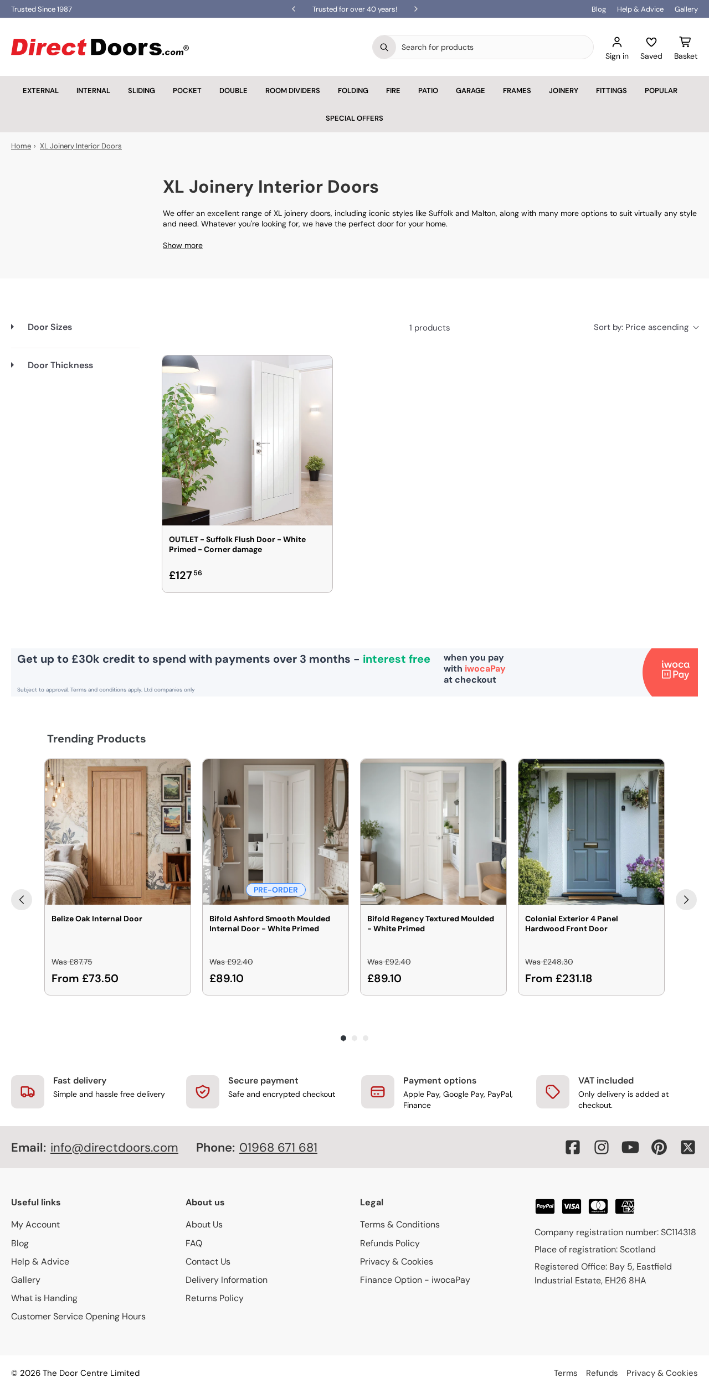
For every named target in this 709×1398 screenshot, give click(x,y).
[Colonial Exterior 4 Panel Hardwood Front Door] (591, 832)
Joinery (563, 90)
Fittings (611, 90)
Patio (428, 90)
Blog (599, 9)
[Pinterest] (659, 1147)
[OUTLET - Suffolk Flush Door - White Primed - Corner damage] (247, 440)
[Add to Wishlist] (317, 371)
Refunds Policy (390, 1243)
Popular (661, 90)
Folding (353, 90)
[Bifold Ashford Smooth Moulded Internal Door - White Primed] (275, 832)
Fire (393, 90)
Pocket (187, 90)
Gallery (686, 9)
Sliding (141, 90)
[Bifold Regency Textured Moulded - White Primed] (433, 832)
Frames (517, 90)
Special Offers (354, 118)
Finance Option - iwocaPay (415, 1280)
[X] (688, 1147)
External (41, 90)
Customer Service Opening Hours (78, 1316)
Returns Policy (215, 1298)
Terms (566, 1373)
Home (21, 146)
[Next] (686, 899)
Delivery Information (227, 1280)
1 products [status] (429, 327)
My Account (35, 1224)
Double (233, 90)
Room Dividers (292, 90)
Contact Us (208, 1261)
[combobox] (494, 47)
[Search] (384, 47)
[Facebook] (573, 1147)
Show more (183, 245)
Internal (93, 90)
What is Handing (44, 1298)
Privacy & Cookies (396, 1261)
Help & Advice (640, 9)
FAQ (194, 1243)
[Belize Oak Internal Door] (118, 832)
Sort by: (641, 327)
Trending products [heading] (96, 738)
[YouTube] (630, 1147)
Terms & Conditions (400, 1224)
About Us (204, 1224)
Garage (470, 90)
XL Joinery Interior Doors (81, 146)
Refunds (602, 1373)
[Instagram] (602, 1147)
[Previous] (21, 899)
